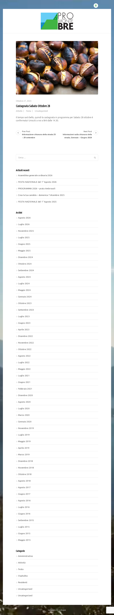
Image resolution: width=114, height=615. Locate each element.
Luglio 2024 (24, 283)
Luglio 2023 (24, 316)
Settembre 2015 (26, 520)
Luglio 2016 (24, 507)
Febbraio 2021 (25, 389)
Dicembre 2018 (25, 461)
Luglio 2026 (24, 224)
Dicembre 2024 (25, 257)
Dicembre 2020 (25, 395)
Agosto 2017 (24, 487)
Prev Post (39, 134)
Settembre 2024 (26, 270)
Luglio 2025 (24, 237)
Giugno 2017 (24, 494)
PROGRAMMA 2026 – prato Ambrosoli (36, 188)
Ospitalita (23, 576)
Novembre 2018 (26, 468)
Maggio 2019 (24, 441)
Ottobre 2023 (25, 303)
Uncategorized (41, 111)
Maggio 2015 (24, 540)
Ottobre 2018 (25, 474)
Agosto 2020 (24, 402)
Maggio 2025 (24, 250)
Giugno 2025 (24, 244)
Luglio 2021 (24, 375)
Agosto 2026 (24, 218)
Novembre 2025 (26, 231)
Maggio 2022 (24, 369)
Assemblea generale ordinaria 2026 (35, 175)
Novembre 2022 (26, 343)
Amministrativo (25, 556)
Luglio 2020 (24, 408)
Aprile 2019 (23, 448)
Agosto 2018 (24, 481)
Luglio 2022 (24, 362)
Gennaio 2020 (25, 421)
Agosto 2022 (24, 356)
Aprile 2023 (23, 329)
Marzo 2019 (24, 454)
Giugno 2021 (24, 382)
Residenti (22, 582)
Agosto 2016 (24, 500)
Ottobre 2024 (25, 264)
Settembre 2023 (26, 310)
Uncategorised (25, 589)
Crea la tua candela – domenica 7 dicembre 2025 (41, 195)
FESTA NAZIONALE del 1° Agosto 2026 (37, 182)
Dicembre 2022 (25, 336)
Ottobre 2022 (25, 349)
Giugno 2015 (24, 533)
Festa (28, 111)
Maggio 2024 (24, 290)
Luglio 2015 (24, 527)
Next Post (77, 134)
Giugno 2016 (24, 514)
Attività (19, 111)
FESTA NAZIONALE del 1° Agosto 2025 (37, 202)
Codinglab (62, 610)
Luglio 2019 (24, 435)
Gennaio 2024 (25, 297)
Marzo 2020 (24, 415)
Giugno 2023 (24, 323)
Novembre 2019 (26, 428)
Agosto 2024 (24, 277)
